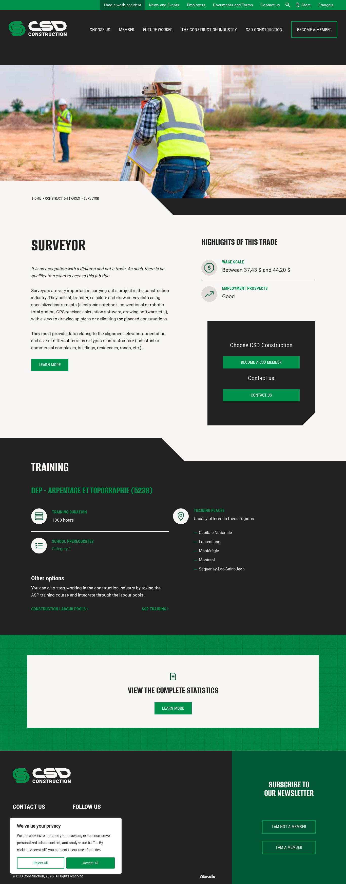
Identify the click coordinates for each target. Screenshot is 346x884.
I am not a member (289, 826)
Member (126, 29)
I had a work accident (122, 5)
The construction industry (209, 29)
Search (287, 5)
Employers (196, 5)
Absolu (208, 876)
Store (306, 5)
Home (36, 198)
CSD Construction (264, 29)
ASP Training (154, 609)
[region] (66, 846)
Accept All (90, 863)
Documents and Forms (233, 5)
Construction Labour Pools (58, 609)
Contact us (270, 5)
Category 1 (61, 548)
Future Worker (157, 29)
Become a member (314, 29)
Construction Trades (62, 198)
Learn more (50, 364)
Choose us (100, 29)
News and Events (164, 5)
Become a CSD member (261, 362)
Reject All (40, 863)
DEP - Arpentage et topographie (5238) (92, 490)
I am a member (289, 847)
